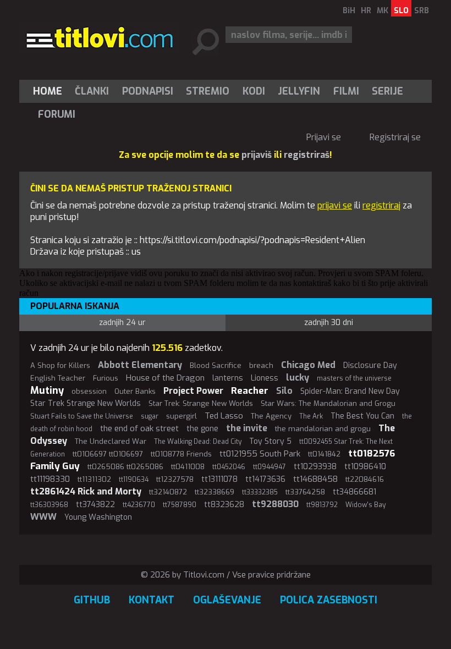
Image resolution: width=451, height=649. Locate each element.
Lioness (264, 378)
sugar (149, 416)
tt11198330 (50, 479)
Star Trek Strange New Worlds (85, 403)
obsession (89, 391)
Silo (284, 391)
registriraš (306, 155)
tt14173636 (265, 479)
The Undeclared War (110, 441)
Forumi (56, 114)
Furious (105, 378)
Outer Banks (135, 391)
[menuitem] (50, 91)
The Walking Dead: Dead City (197, 441)
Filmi (346, 91)
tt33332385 (260, 492)
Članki (92, 91)
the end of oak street (139, 428)
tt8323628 (224, 504)
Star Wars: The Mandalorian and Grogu (328, 403)
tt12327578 (175, 479)
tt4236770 (139, 505)
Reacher (249, 390)
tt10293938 (315, 466)
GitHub (92, 600)
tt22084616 (364, 479)
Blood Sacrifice (215, 365)
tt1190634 (133, 479)
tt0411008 (188, 466)
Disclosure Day (370, 365)
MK (382, 11)
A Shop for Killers (60, 365)
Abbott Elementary (140, 365)
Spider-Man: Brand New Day (350, 391)
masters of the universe (354, 378)
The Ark (311, 416)
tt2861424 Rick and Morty (85, 491)
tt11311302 (94, 479)
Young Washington (98, 517)
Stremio (207, 91)
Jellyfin (299, 91)
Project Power (193, 391)
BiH (349, 11)
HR (366, 11)
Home (47, 91)
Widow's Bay (365, 505)
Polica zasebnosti (328, 600)
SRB (421, 11)
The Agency (271, 416)
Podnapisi (147, 91)
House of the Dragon (165, 377)
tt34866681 (354, 492)
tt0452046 (228, 467)
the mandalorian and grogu (323, 428)
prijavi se (334, 205)
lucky (297, 377)
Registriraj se (395, 137)
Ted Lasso (224, 415)
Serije (387, 91)
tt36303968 (49, 505)
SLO (401, 11)
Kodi (254, 91)
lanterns (227, 378)
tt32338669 (214, 492)
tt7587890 (179, 505)
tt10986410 (365, 466)
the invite (246, 428)
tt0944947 (269, 467)
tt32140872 (168, 492)
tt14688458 (315, 479)
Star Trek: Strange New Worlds (200, 403)
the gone (202, 429)
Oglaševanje (227, 600)
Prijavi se (323, 137)
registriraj (381, 205)
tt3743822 (95, 504)
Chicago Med (308, 365)
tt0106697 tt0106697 (108, 454)
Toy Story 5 (270, 441)
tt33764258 (305, 492)
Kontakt (151, 600)
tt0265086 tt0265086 (125, 466)
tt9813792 (322, 505)
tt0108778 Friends (181, 454)
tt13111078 (219, 479)
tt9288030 (275, 504)
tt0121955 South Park (259, 453)
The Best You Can (362, 416)
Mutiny (47, 390)
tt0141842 (324, 454)
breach (261, 365)
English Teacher (57, 378)
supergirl (181, 416)
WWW (43, 516)
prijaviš (256, 155)
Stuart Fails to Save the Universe (81, 416)
